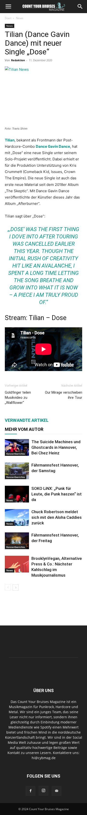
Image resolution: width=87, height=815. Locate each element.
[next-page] (16, 587)
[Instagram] (43, 791)
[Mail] (56, 791)
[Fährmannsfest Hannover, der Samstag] (17, 470)
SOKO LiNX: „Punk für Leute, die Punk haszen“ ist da (56, 494)
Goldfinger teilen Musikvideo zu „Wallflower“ (18, 397)
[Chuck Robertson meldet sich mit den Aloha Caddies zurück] (17, 517)
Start (8, 18)
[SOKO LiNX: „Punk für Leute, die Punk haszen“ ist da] (17, 494)
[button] (8, 6)
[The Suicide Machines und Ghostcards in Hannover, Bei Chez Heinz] (17, 447)
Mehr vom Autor (24, 429)
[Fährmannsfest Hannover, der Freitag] (17, 540)
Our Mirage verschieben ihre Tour (63, 395)
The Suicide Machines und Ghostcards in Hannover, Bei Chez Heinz (55, 447)
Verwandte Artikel (27, 420)
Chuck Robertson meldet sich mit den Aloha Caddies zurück (56, 517)
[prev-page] (8, 587)
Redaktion (18, 60)
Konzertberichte (15, 453)
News (19, 18)
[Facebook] (30, 791)
